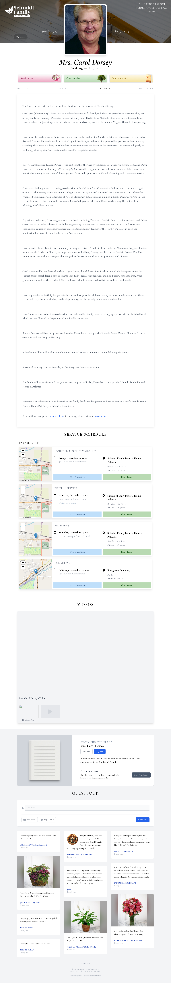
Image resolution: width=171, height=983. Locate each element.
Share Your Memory (141, 775)
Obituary (23, 88)
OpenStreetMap (88, 975)
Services (64, 88)
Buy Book (99, 751)
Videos (105, 88)
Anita (110, 574)
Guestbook (146, 88)
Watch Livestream (67, 502)
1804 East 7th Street (116, 466)
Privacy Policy (79, 971)
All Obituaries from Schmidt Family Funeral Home (151, 8)
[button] (36, 461)
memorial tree (57, 416)
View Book (86, 751)
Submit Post (142, 819)
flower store (100, 416)
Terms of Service (92, 971)
